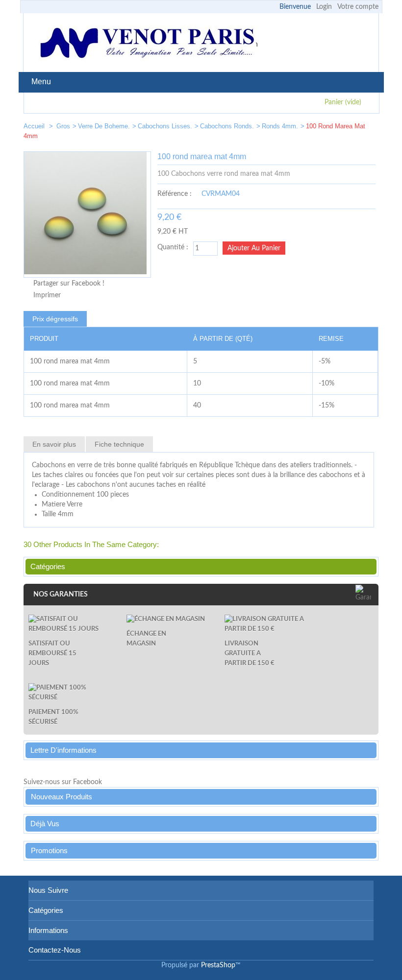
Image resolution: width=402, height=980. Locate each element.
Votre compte (357, 6)
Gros (63, 126)
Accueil (35, 126)
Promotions (49, 850)
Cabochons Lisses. (165, 126)
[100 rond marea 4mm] (366, 128)
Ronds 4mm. (280, 126)
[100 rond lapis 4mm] (337, 128)
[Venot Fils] (147, 44)
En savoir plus (54, 444)
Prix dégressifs (55, 319)
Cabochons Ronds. (227, 126)
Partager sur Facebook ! (68, 283)
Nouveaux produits (61, 796)
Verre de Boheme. (104, 126)
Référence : (174, 194)
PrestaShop (218, 965)
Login (324, 6)
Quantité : (172, 247)
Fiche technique (119, 444)
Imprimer (47, 295)
